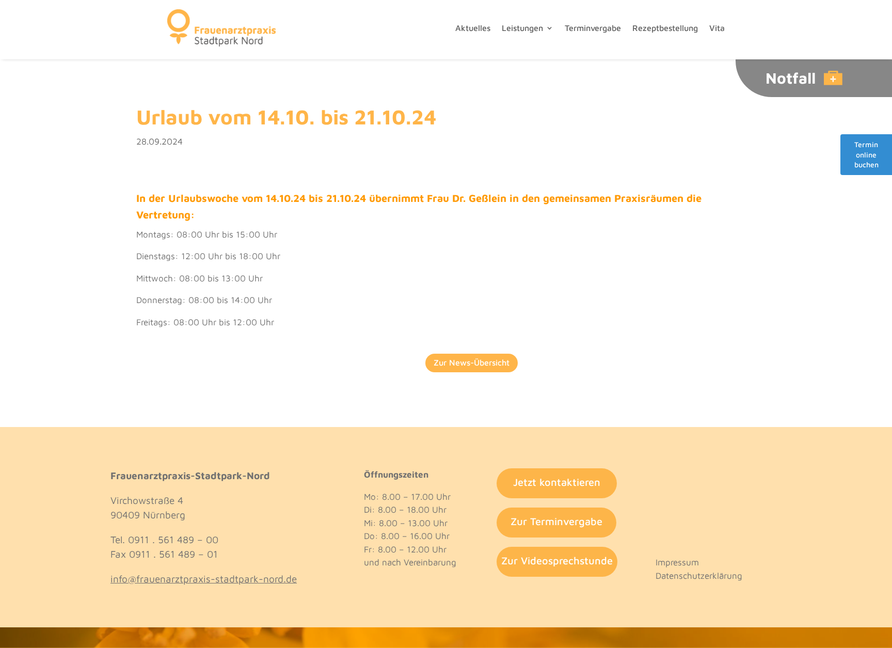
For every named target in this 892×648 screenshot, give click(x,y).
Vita (717, 28)
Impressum (677, 562)
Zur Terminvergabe (556, 521)
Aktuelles (472, 28)
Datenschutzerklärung (699, 576)
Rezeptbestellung (665, 28)
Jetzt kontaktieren (556, 482)
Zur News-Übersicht (471, 362)
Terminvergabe (593, 28)
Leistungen (522, 28)
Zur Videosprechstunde (557, 560)
